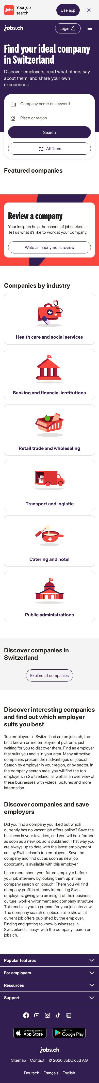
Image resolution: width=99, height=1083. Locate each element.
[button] (49, 960)
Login (64, 28)
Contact (37, 1060)
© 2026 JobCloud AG (68, 1060)
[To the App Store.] (29, 1033)
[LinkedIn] (68, 1015)
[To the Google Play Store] (69, 1033)
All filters (53, 148)
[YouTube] (37, 1015)
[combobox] (49, 104)
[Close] (89, 10)
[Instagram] (47, 1015)
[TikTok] (58, 1015)
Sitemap (18, 1060)
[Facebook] (26, 1015)
